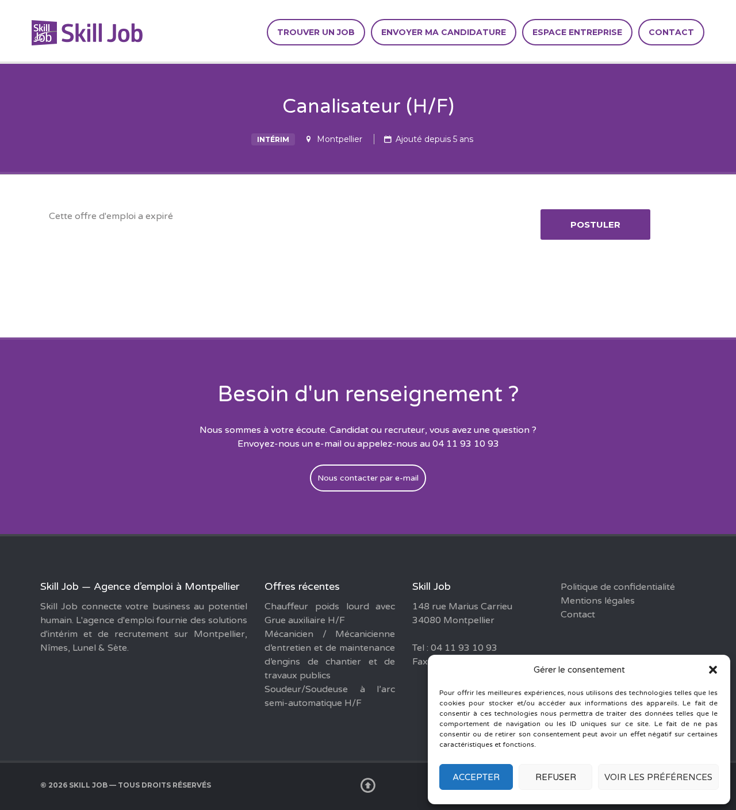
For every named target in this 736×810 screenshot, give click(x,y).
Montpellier (339, 139)
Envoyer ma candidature (443, 32)
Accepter (476, 777)
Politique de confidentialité (618, 587)
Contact (671, 32)
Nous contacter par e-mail (368, 478)
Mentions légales (598, 600)
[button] (713, 669)
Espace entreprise (577, 32)
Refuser (555, 777)
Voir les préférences (658, 777)
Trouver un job (316, 32)
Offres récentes (302, 586)
